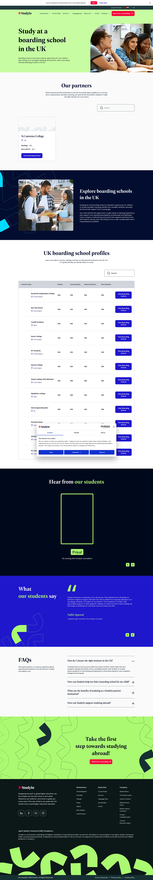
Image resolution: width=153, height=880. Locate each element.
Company (104, 13)
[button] (133, 565)
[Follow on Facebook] (29, 813)
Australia (79, 795)
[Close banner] (113, 426)
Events (97, 13)
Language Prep (103, 799)
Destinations (44, 13)
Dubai (78, 803)
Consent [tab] (50, 433)
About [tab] (103, 433)
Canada (79, 799)
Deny (51, 452)
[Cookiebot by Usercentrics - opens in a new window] (102, 426)
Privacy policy (116, 877)
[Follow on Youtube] (36, 813)
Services (65, 13)
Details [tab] (76, 433)
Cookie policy (130, 877)
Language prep (77, 13)
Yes (94, 3)
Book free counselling (121, 13)
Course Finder (102, 791)
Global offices (124, 791)
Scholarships (102, 803)
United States (80, 814)
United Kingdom (81, 791)
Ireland (78, 806)
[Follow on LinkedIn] (21, 813)
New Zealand (80, 810)
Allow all (102, 452)
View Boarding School (31, 156)
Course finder (56, 13)
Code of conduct (125, 799)
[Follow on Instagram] (43, 813)
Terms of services (101, 877)
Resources (87, 13)
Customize (75, 452)
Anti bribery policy (126, 795)
